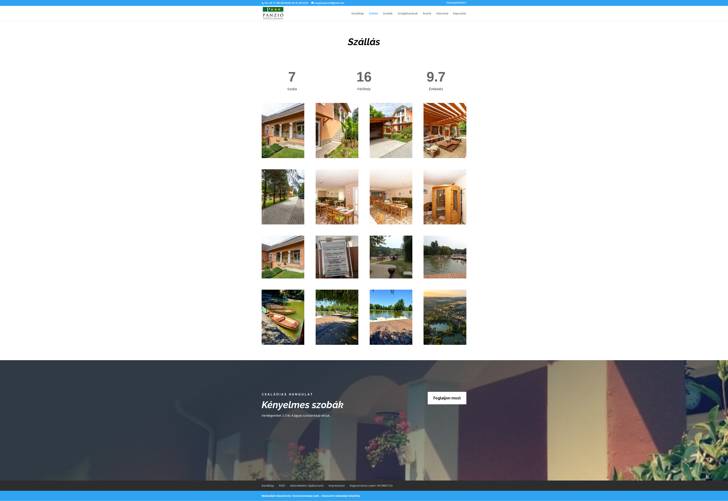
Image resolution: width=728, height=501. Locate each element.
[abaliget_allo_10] (445, 344)
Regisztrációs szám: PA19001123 (371, 485)
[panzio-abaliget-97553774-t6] (337, 157)
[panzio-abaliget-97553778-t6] (283, 223)
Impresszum (337, 485)
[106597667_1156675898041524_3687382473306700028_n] (337, 344)
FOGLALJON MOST (456, 3)
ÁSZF (282, 485)
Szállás (373, 13)
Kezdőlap (357, 13)
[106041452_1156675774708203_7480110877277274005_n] (283, 344)
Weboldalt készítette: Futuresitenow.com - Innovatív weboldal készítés (311, 496)
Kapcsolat (459, 13)
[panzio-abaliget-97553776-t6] (391, 157)
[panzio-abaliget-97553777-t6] (445, 157)
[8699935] (391, 277)
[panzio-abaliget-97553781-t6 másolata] (337, 223)
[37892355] (283, 277)
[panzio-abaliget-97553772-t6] (283, 157)
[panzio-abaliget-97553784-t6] (445, 223)
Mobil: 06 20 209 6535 (296, 3)
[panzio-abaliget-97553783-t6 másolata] (391, 223)
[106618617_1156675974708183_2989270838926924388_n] (391, 344)
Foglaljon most (447, 398)
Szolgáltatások (408, 13)
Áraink (427, 13)
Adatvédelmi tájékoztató (307, 485)
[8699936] (445, 277)
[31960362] (337, 277)
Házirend (442, 13)
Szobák (388, 13)
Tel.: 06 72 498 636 (274, 3)
